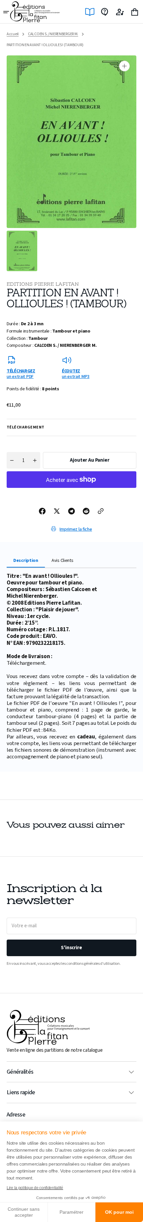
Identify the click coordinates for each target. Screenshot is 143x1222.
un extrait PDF (21, 373)
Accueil (13, 34)
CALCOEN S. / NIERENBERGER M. (53, 34)
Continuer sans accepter (24, 1212)
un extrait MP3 (75, 373)
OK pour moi (119, 1212)
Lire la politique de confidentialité (35, 1187)
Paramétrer (71, 1212)
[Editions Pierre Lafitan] (35, 11)
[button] (6, 12)
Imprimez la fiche (76, 529)
